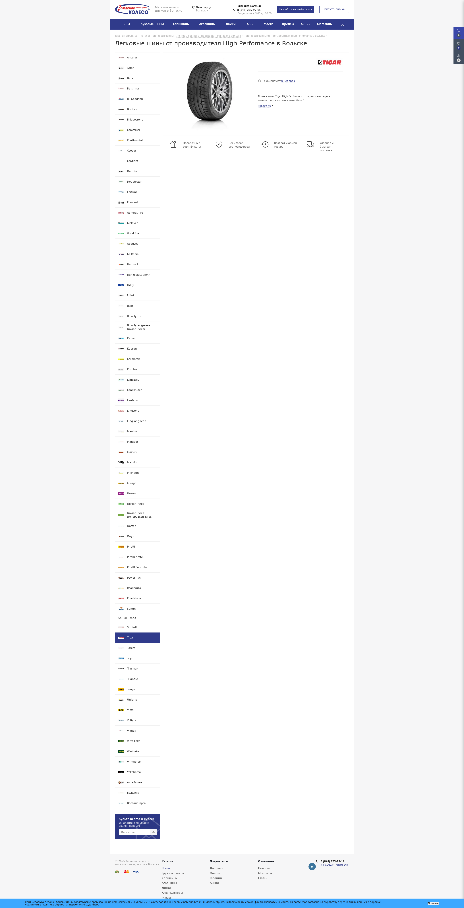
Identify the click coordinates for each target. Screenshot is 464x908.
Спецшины (169, 878)
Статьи (262, 878)
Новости (264, 868)
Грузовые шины (173, 873)
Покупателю (219, 861)
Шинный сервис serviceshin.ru (295, 9)
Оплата (215, 873)
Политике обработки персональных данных (70, 904)
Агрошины (169, 883)
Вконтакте (312, 866)
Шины (166, 868)
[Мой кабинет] (342, 24)
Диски (166, 887)
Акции (214, 883)
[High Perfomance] (209, 94)
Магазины (265, 873)
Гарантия (216, 878)
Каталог (167, 861)
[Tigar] (329, 62)
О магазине (266, 861)
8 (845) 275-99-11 (249, 10)
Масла (166, 897)
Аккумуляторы (172, 892)
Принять (433, 903)
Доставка (216, 868)
